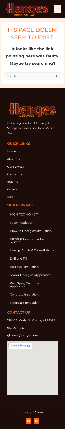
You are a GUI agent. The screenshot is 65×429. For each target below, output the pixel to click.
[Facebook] (28, 421)
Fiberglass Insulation (25, 302)
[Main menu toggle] (57, 9)
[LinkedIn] (36, 421)
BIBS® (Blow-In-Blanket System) (27, 241)
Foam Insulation (21, 222)
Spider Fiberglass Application (30, 275)
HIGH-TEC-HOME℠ (24, 214)
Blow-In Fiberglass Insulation (31, 231)
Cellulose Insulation (24, 294)
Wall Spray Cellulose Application (25, 285)
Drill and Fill (18, 258)
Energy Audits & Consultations (32, 250)
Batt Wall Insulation (24, 267)
